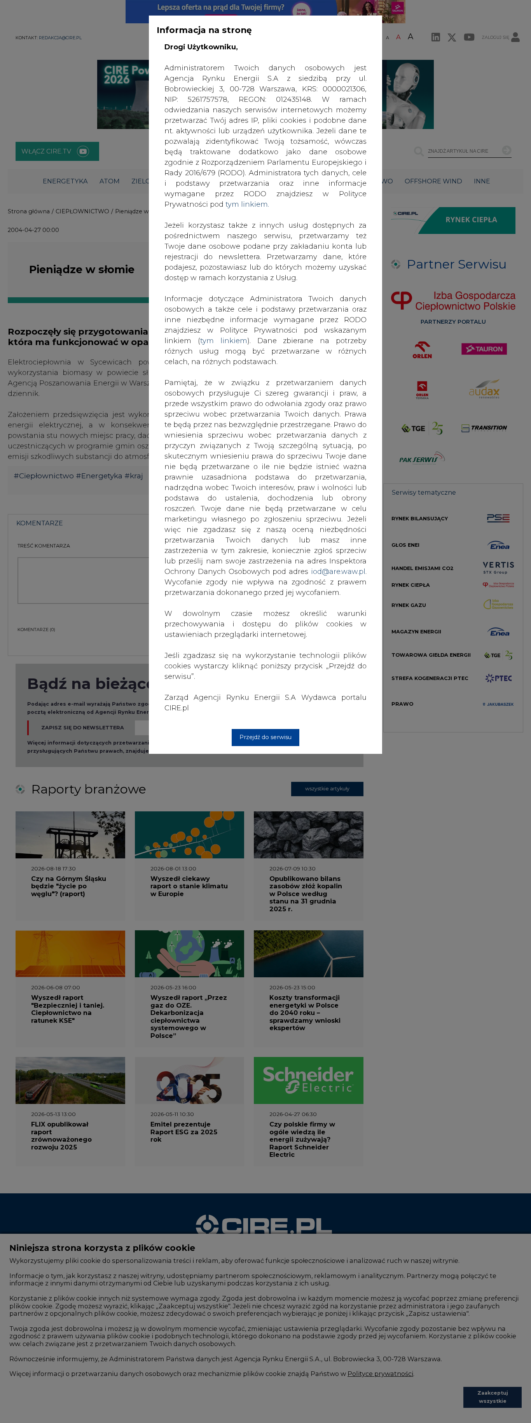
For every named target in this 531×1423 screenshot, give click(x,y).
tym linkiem (223, 341)
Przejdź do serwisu (265, 737)
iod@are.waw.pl (338, 571)
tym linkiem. (247, 204)
